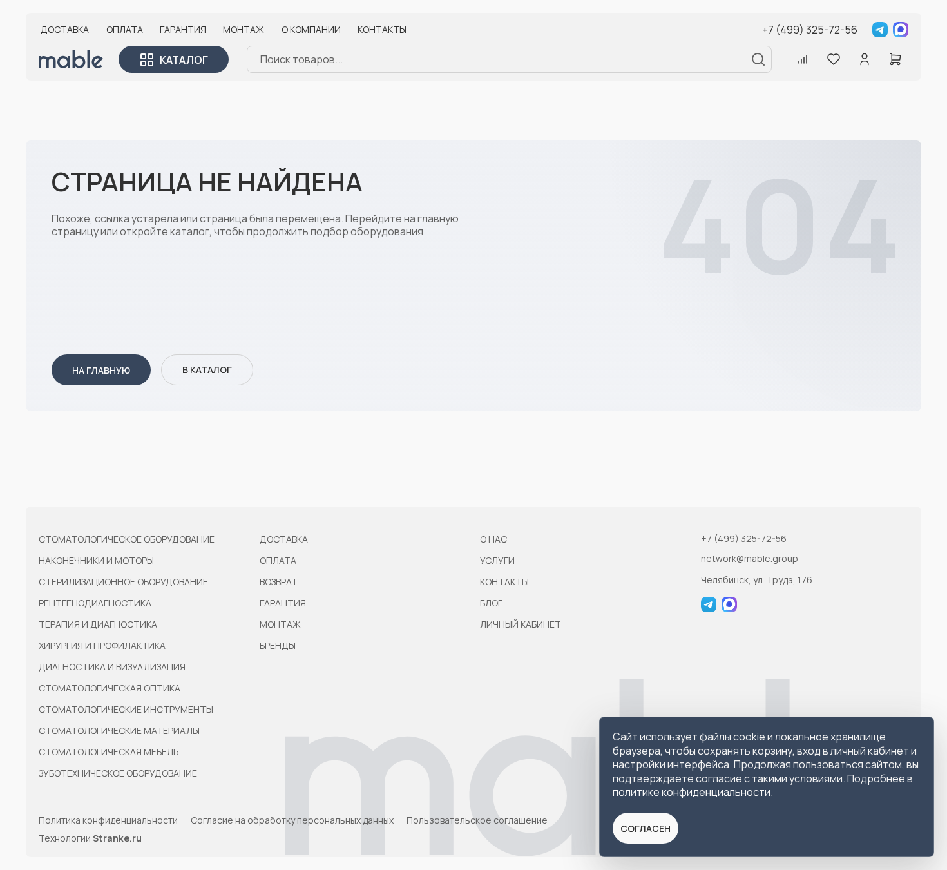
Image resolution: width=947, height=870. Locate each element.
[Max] (900, 29)
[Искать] (758, 59)
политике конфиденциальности (691, 792)
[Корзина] (895, 59)
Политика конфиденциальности (108, 820)
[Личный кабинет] (864, 59)
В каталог (207, 369)
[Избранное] (834, 59)
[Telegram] (880, 29)
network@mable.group (749, 558)
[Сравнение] (803, 59)
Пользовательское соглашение (477, 820)
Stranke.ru (117, 838)
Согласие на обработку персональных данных (292, 820)
